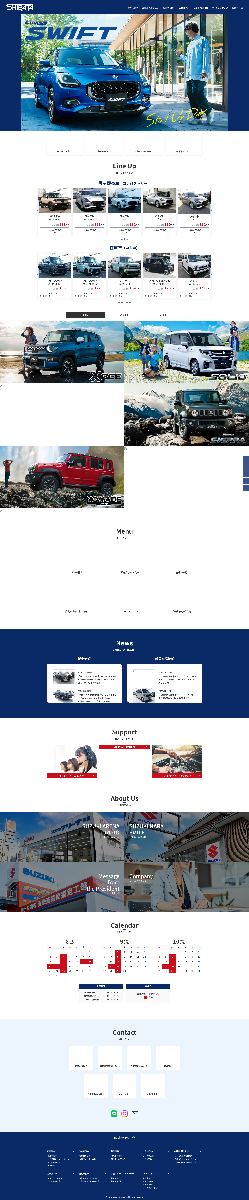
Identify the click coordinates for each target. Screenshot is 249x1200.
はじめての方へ (149, 1156)
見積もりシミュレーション (185, 1159)
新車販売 (51, 1151)
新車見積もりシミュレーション (60, 1159)
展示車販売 (116, 1151)
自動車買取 (237, 7)
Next (211, 210)
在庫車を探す (169, 7)
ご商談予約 (184, 7)
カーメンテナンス (220, 7)
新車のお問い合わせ (56, 1162)
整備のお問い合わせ (56, 1181)
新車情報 (114, 1178)
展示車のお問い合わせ (120, 1159)
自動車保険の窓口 (95, 1094)
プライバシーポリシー (152, 1187)
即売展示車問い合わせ (110, 1066)
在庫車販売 (84, 1151)
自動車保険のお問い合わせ (185, 1162)
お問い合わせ (148, 1181)
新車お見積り (81, 1066)
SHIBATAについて (151, 1173)
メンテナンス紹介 (55, 1178)
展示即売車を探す (150, 7)
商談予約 (168, 1066)
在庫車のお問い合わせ (88, 1159)
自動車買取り (153, 1094)
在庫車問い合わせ (139, 1066)
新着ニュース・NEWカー (122, 1173)
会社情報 (146, 1178)
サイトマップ (148, 1184)
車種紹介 (51, 1165)
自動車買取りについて (88, 1178)
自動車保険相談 (200, 7)
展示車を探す (116, 1156)
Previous (37, 210)
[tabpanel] (54, 211)
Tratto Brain (137, 1197)
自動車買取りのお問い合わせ (91, 1181)
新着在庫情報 (116, 1181)
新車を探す (133, 7)
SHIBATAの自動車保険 (184, 1156)
